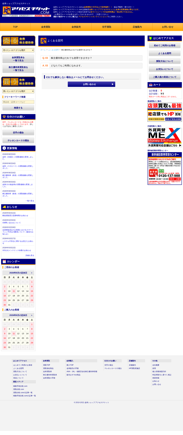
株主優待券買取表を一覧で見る (18, 68)
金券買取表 (47, 372)
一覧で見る (30, 201)
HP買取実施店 (134, 368)
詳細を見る (30, 255)
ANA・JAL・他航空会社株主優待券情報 (82, 372)
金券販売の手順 (73, 368)
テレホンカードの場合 (18, 140)
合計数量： (154, 90)
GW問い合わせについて (11, 223)
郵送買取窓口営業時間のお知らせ (15, 216)
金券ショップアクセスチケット (16, 3)
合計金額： (154, 93)
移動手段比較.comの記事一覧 (24, 396)
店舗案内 (132, 365)
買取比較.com (18, 389)
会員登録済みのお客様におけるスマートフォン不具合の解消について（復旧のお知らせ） (17, 232)
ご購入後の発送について (165, 77)
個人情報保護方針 (159, 372)
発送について (18, 378)
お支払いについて (164, 69)
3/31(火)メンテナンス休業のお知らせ (16, 250)
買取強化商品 (48, 368)
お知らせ (155, 381)
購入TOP (70, 365)
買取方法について (164, 61)
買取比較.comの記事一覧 (22, 393)
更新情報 (155, 378)
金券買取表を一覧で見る (18, 59)
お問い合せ (156, 384)
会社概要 (155, 365)
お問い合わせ (89, 84)
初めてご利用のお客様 (164, 45)
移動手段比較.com (20, 386)
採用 (154, 368)
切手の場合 (18, 132)
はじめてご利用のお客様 (22, 365)
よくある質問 (164, 53)
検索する (18, 107)
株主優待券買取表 (50, 375)
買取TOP (46, 365)
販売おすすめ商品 (73, 375)
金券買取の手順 (49, 378)
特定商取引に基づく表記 (161, 375)
